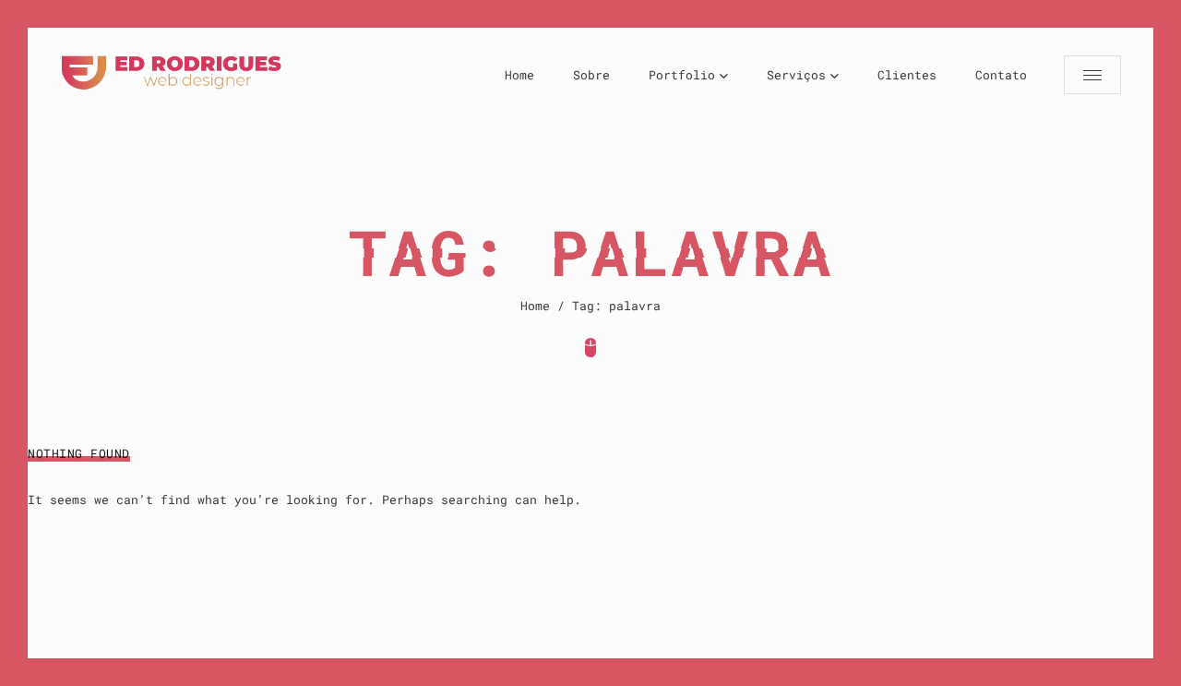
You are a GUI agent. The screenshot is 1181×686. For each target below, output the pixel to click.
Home (519, 74)
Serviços (796, 74)
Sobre (591, 74)
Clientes (906, 74)
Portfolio (682, 74)
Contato (1001, 74)
